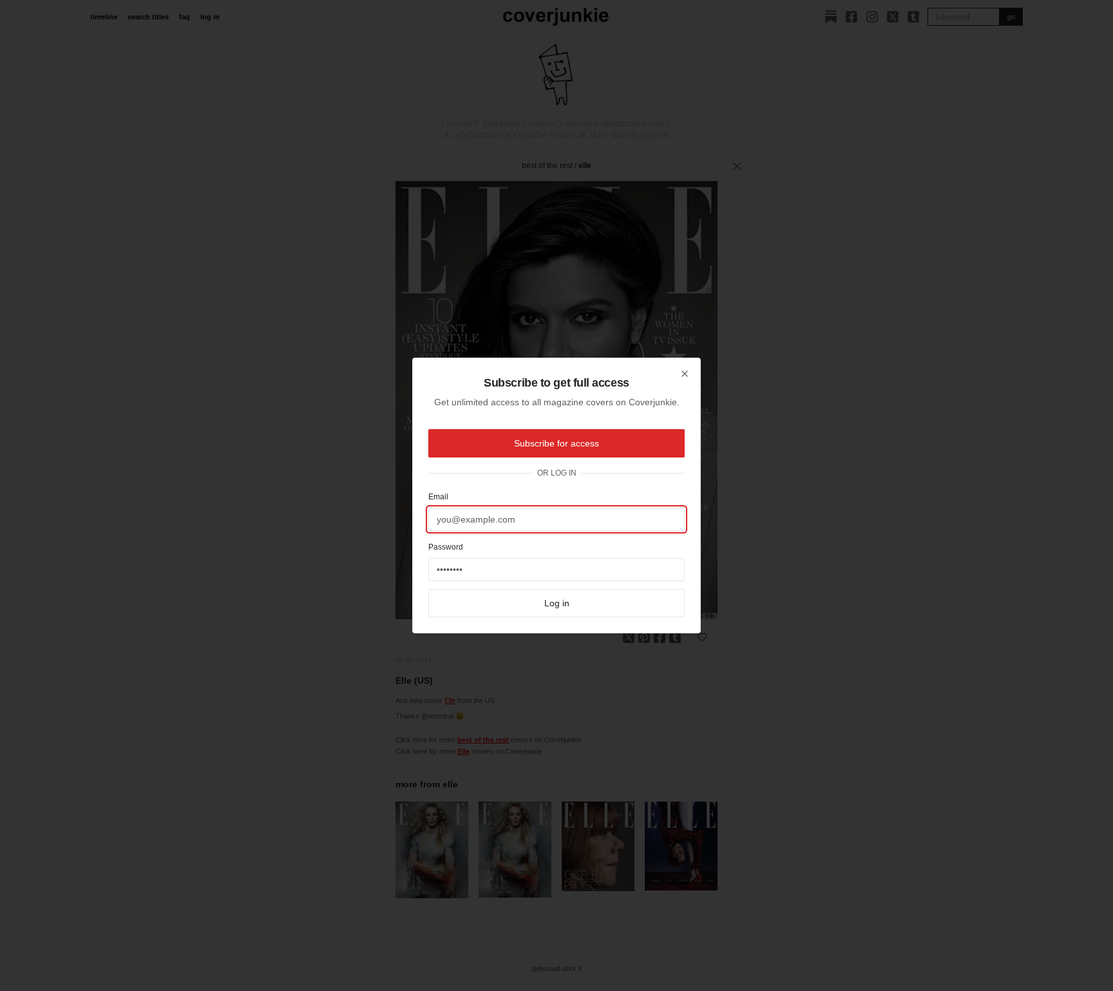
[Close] (685, 374)
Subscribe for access (556, 443)
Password (445, 547)
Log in (556, 603)
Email (438, 496)
